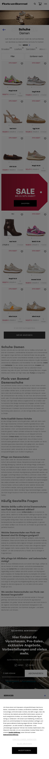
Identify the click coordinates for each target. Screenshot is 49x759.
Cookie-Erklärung (14, 732)
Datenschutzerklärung (10, 735)
